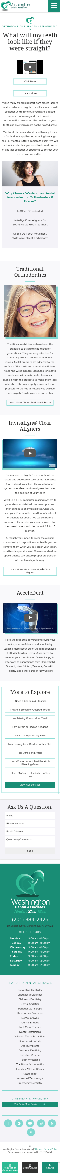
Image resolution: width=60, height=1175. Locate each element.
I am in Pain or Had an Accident (30, 727)
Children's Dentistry (30, 999)
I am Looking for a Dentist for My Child (30, 744)
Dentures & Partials (30, 1041)
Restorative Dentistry (30, 1013)
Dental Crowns (30, 1018)
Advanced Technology (30, 1078)
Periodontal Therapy (30, 1008)
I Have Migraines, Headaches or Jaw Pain (30, 774)
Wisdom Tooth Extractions (30, 1036)
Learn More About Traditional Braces (30, 402)
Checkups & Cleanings (30, 994)
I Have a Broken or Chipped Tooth (30, 709)
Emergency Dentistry (30, 1083)
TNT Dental (46, 1152)
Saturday (16, 961)
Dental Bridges (30, 1022)
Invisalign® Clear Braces (30, 1069)
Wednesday (17, 947)
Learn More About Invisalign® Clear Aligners (30, 571)
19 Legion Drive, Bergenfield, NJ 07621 (30, 925)
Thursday (16, 952)
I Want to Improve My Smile (30, 735)
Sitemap (38, 1149)
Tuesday (15, 943)
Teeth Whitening (30, 1059)
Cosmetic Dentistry (30, 1050)
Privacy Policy (51, 1149)
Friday (14, 956)
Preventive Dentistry (30, 990)
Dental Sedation (30, 1004)
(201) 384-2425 (30, 920)
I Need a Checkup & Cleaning (30, 701)
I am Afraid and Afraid (30, 753)
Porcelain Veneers (30, 1055)
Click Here (30, 81)
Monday (15, 938)
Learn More (30, 93)
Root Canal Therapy (30, 1027)
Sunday (14, 965)
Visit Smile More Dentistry (27, 1104)
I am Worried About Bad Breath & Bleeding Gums (30, 763)
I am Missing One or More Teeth (30, 718)
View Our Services (30, 784)
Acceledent (30, 1073)
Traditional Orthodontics (30, 1064)
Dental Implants (30, 1046)
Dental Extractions (30, 1032)
